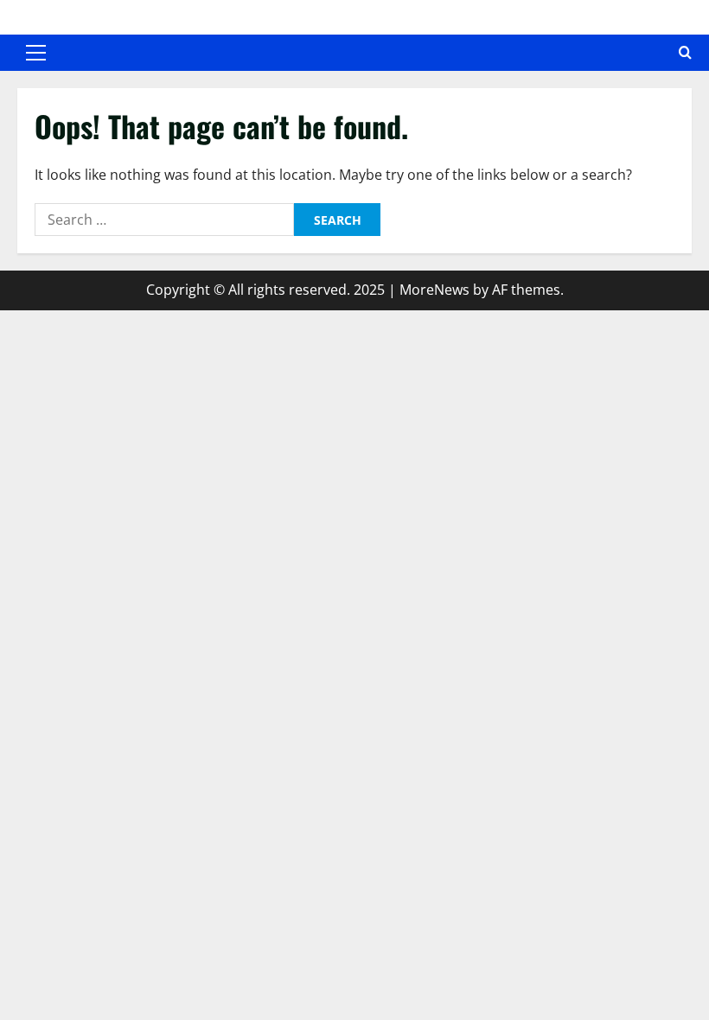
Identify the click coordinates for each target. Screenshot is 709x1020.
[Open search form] (685, 52)
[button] (35, 53)
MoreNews (434, 289)
